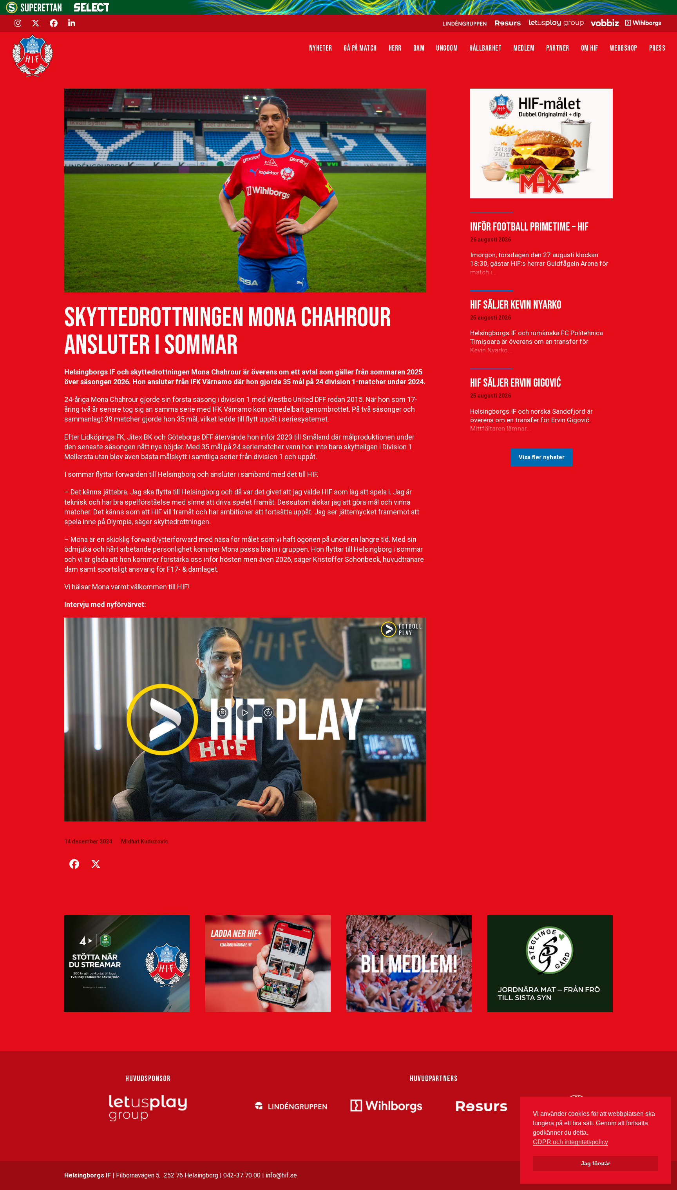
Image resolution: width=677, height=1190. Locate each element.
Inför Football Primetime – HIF (529, 227)
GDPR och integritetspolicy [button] (570, 1142)
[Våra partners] (550, 22)
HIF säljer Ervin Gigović (515, 383)
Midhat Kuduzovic (144, 841)
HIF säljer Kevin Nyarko (515, 305)
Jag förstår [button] (595, 1163)
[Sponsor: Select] (91, 10)
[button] (74, 864)
